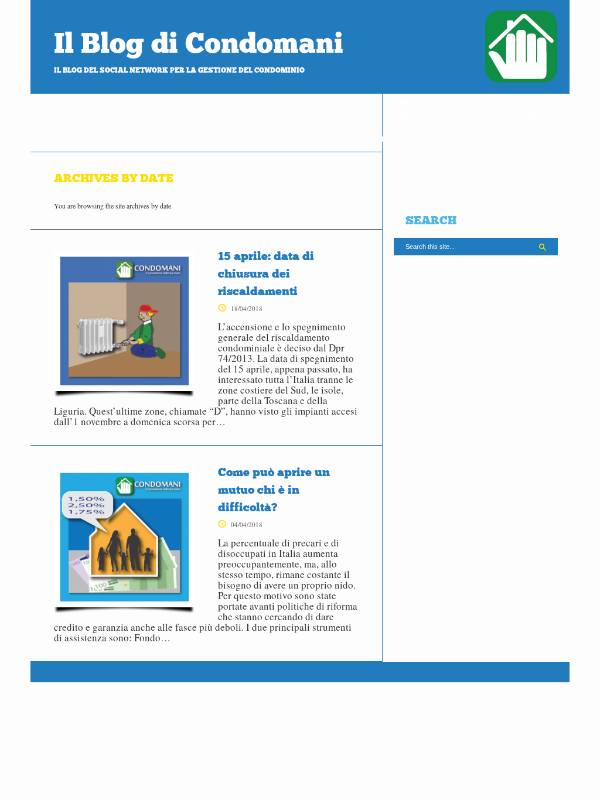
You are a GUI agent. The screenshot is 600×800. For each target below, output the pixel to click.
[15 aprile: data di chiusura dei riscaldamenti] (124, 324)
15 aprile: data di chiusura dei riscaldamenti (266, 273)
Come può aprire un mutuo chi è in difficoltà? (274, 489)
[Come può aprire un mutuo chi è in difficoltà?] (124, 540)
